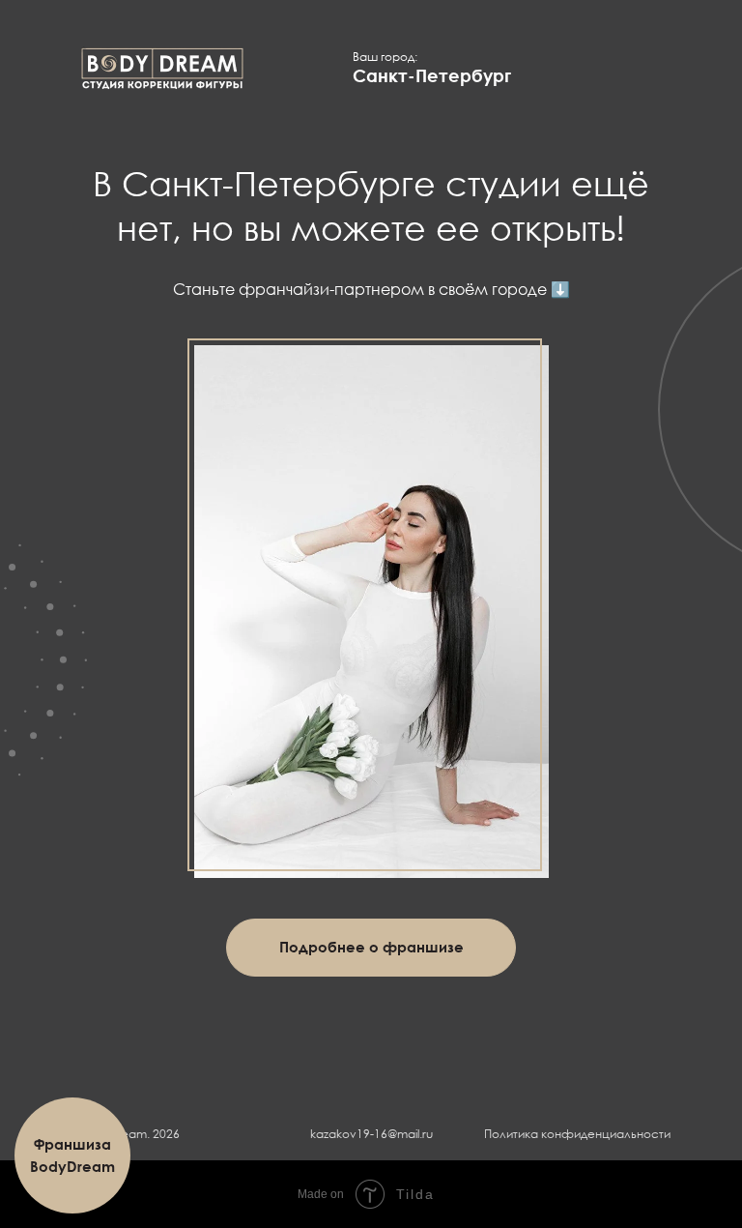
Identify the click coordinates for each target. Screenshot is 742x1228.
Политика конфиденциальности (577, 1133)
